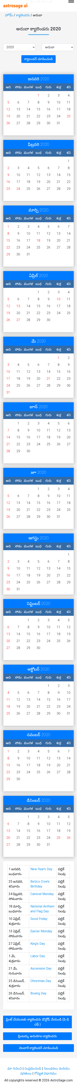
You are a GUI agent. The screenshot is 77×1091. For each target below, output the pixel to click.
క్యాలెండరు (23, 15)
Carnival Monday (42, 894)
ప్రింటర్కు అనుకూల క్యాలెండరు (37, 1036)
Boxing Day (38, 993)
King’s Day (37, 944)
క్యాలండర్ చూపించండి (38, 59)
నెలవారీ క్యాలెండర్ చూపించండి (38, 1048)
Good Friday (38, 919)
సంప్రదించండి (33, 1068)
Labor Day (37, 956)
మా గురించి (15, 1068)
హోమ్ (9, 15)
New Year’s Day (41, 869)
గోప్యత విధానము (45, 1073)
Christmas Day (40, 981)
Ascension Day (41, 968)
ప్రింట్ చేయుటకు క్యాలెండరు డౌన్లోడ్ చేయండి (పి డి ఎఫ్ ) (37, 1021)
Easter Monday (41, 931)
